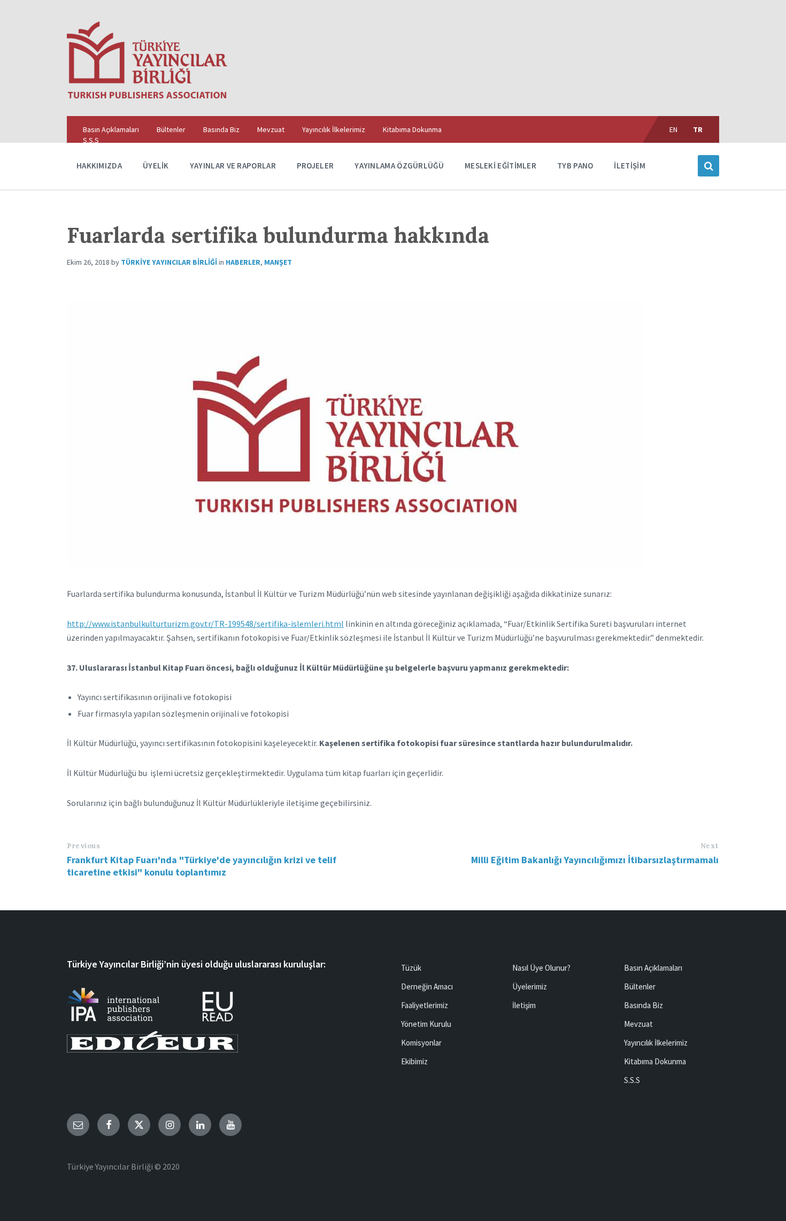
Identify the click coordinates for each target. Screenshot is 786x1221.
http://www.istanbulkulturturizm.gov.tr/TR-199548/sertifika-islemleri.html (205, 623)
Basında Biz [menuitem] (221, 129)
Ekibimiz (414, 1061)
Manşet (278, 262)
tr (698, 129)
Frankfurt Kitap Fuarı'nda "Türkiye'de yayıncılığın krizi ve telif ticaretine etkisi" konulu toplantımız (201, 866)
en (673, 129)
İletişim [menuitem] (629, 165)
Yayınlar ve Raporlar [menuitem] (233, 165)
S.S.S (632, 1080)
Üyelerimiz (529, 986)
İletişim (524, 1005)
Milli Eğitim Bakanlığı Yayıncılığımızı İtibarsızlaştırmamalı (595, 860)
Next (709, 845)
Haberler (243, 262)
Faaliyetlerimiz (424, 1005)
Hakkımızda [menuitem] (99, 165)
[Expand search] (708, 165)
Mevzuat (638, 1024)
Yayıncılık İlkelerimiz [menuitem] (333, 129)
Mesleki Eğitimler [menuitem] (500, 165)
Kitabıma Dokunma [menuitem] (412, 129)
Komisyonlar (421, 1043)
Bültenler (640, 986)
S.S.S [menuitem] (91, 140)
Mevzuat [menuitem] (270, 129)
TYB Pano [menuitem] (575, 165)
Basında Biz (643, 1005)
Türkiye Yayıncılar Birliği (169, 262)
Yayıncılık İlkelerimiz (656, 1043)
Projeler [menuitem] (315, 165)
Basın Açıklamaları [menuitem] (111, 129)
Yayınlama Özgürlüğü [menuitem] (399, 165)
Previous (83, 845)
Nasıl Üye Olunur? (541, 968)
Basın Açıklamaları (653, 968)
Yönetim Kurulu (426, 1024)
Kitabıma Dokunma (655, 1061)
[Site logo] (147, 95)
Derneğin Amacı (427, 986)
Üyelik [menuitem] (156, 165)
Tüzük (411, 968)
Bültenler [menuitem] (171, 129)
